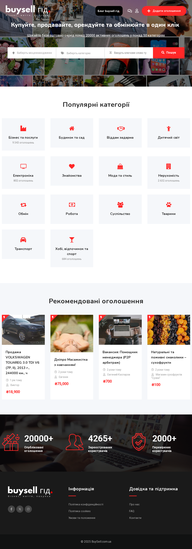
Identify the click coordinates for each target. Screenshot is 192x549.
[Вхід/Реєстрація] (137, 11)
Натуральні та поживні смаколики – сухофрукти (168, 357)
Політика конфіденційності (85, 504)
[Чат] (130, 11)
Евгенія (63, 376)
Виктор (14, 385)
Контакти (135, 518)
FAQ (131, 511)
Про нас (134, 504)
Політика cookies (79, 511)
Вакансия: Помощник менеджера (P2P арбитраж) (120, 357)
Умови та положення (81, 518)
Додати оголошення (167, 11)
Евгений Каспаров (118, 374)
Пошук (171, 52)
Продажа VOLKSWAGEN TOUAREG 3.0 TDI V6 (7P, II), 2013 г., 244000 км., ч (22, 362)
